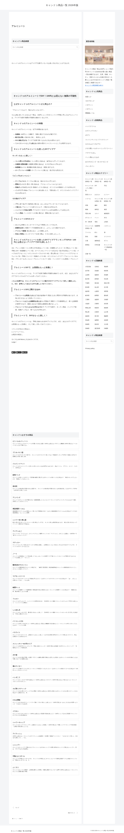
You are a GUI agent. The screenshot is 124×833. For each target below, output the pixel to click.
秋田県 (106, 270)
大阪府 (87, 303)
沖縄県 (106, 328)
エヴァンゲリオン (91, 131)
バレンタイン (89, 166)
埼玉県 (106, 279)
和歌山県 (88, 308)
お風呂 (25, 352)
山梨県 (97, 291)
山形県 (87, 275)
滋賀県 (97, 299)
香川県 (97, 316)
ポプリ (87, 135)
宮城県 (97, 270)
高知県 (87, 320)
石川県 (106, 287)
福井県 (87, 291)
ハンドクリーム (90, 126)
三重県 (87, 299)
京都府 (106, 299)
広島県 (97, 312)
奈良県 (106, 303)
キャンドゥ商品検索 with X (94, 85)
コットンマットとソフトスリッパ (96, 139)
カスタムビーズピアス (92, 144)
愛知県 (106, 295)
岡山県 (87, 312)
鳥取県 (97, 308)
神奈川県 (106, 283)
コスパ (19, 352)
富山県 (97, 287)
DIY (14, 352)
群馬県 (97, 279)
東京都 (97, 283)
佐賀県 (106, 320)
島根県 (106, 308)
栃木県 (87, 279)
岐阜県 (87, 295)
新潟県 (87, 287)
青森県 (106, 266)
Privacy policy (90, 348)
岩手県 (87, 270)
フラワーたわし (90, 153)
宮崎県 (87, 328)
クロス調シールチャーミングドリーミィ (99, 148)
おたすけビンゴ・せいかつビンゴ (96, 162)
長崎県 (87, 324)
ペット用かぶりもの (92, 157)
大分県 (106, 324)
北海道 (97, 266)
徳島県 (87, 316)
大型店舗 (88, 266)
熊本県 (97, 324)
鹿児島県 (97, 328)
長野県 (106, 291)
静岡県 (97, 295)
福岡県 (97, 320)
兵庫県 (97, 303)
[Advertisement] (45, 19)
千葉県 (87, 283)
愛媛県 (106, 316)
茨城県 (106, 275)
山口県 (106, 312)
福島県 (97, 275)
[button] (77, 47)
